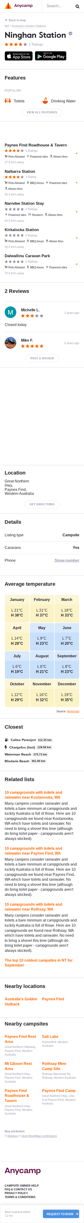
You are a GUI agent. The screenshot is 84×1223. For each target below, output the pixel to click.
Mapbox (12, 1136)
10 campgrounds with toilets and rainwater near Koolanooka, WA (33, 795)
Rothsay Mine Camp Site (54, 1066)
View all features (42, 112)
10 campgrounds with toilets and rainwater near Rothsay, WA (33, 906)
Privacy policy (16, 1193)
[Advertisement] (42, 416)
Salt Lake (50, 1037)
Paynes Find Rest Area (20, 1039)
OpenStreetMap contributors (39, 1136)
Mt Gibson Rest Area (18, 1066)
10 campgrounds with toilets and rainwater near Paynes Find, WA (33, 851)
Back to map (17, 20)
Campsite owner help (22, 1185)
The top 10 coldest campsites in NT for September (39, 962)
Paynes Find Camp (59, 1091)
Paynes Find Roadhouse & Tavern (17, 1096)
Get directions (42, 504)
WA (7, 26)
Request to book (60, 1214)
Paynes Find (53, 999)
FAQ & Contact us (18, 1189)
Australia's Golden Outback (29, 26)
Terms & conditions (20, 1197)
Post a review (42, 358)
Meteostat (73, 711)
